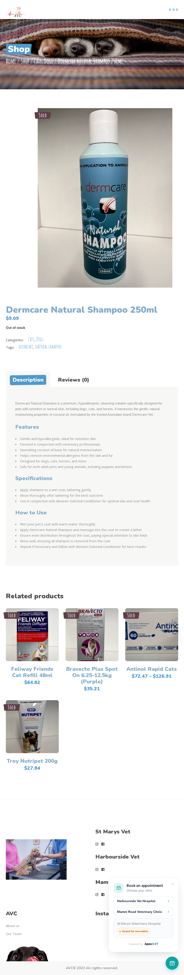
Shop (25, 61)
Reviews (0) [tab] (73, 379)
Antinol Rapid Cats (151, 669)
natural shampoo (48, 346)
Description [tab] (28, 379)
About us (13, 925)
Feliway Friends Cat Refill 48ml (32, 672)
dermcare (26, 346)
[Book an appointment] (172, 963)
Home (11, 61)
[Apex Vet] (151, 944)
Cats (38, 61)
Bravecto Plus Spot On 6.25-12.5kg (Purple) (92, 675)
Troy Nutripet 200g (32, 761)
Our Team (14, 933)
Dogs (48, 61)
